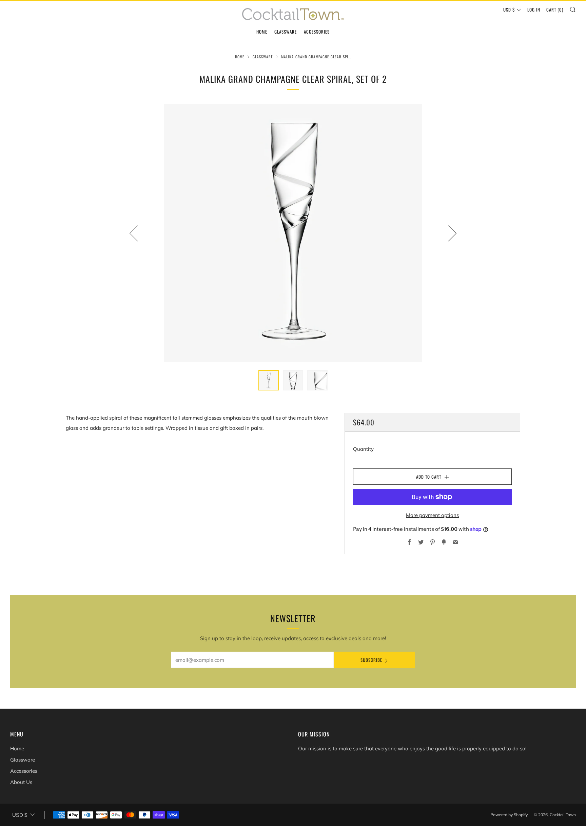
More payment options (432, 515)
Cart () (554, 9)
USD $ (509, 9)
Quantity (363, 449)
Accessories (317, 31)
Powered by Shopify (509, 814)
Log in (533, 9)
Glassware (285, 31)
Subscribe (371, 659)
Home (261, 31)
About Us (21, 782)
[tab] (268, 380)
